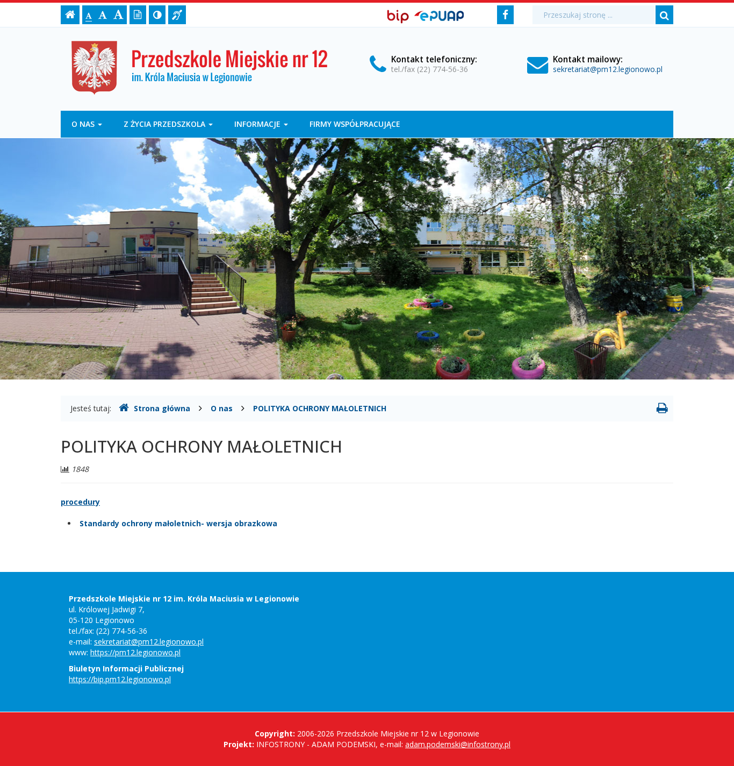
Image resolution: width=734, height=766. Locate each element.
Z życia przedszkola (165, 124)
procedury (80, 502)
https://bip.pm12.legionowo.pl (120, 679)
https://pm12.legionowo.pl (135, 652)
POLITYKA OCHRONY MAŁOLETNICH (319, 408)
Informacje (258, 124)
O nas (84, 124)
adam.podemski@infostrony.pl (457, 744)
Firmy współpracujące (355, 124)
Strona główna (162, 408)
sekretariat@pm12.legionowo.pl (608, 69)
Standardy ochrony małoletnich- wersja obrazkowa (178, 523)
